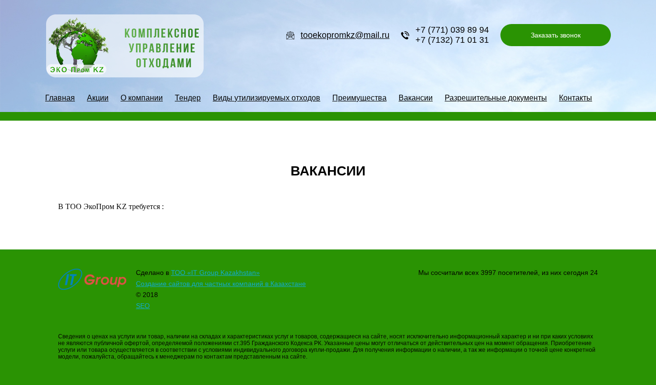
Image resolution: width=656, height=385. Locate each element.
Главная (60, 98)
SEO (143, 306)
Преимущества (359, 98)
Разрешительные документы (496, 98)
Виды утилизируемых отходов (266, 98)
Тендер (188, 98)
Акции (98, 98)
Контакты (575, 98)
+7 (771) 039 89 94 (452, 30)
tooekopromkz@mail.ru (345, 35)
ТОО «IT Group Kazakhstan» (215, 272)
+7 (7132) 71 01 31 (452, 40)
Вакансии (416, 98)
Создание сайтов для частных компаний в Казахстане (221, 283)
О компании (142, 98)
